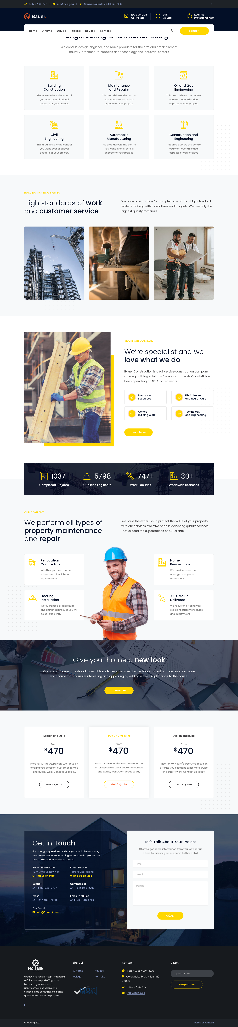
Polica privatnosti (204, 1022)
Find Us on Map (45, 875)
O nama (78, 971)
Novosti (99, 971)
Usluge (77, 976)
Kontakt (194, 31)
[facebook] (25, 1004)
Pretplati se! (187, 984)
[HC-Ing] (35, 16)
